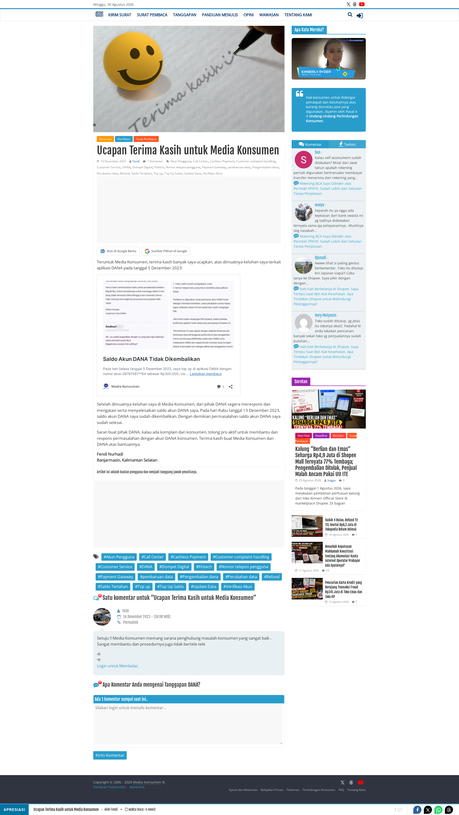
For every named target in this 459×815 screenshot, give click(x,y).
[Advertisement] (189, 209)
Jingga (332, 480)
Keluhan (338, 436)
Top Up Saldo (173, 173)
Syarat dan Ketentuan (243, 790)
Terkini (349, 144)
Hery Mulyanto (325, 315)
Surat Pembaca (152, 14)
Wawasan (269, 14)
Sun (317, 152)
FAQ (341, 790)
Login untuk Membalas (117, 665)
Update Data (192, 173)
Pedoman (293, 790)
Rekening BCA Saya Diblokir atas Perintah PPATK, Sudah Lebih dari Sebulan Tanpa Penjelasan (328, 188)
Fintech (159, 167)
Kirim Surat (119, 14)
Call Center (200, 161)
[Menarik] (100, 653)
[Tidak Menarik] (100, 659)
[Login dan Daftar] (360, 15)
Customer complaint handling (255, 161)
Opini (249, 14)
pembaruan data (239, 167)
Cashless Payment (222, 161)
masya (319, 204)
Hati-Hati (304, 436)
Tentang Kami (298, 14)
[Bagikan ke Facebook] (417, 810)
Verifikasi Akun (213, 173)
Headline (321, 436)
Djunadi (320, 257)
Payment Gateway (214, 167)
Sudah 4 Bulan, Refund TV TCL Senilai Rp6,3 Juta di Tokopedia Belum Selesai (341, 524)
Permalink (130, 622)
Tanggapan (184, 14)
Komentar (313, 144)
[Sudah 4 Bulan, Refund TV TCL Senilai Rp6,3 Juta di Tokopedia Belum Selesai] (307, 518)
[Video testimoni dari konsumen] (329, 59)
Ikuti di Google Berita (121, 251)
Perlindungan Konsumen (319, 790)
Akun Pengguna (180, 161)
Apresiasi (105, 139)
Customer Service (108, 167)
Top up (158, 173)
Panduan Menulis (220, 14)
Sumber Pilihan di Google (169, 251)
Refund (124, 173)
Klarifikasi (123, 139)
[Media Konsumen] (99, 14)
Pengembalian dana (265, 167)
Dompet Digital (142, 167)
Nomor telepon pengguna (183, 167)
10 (327, 570)
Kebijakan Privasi (272, 790)
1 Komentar (155, 161)
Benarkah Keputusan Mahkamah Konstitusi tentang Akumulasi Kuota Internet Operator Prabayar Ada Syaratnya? (342, 555)
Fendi (136, 161)
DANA (126, 167)
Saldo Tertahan (141, 173)
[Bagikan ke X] (428, 810)
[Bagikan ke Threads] (449, 810)
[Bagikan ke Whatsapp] (438, 810)
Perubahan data (107, 173)
